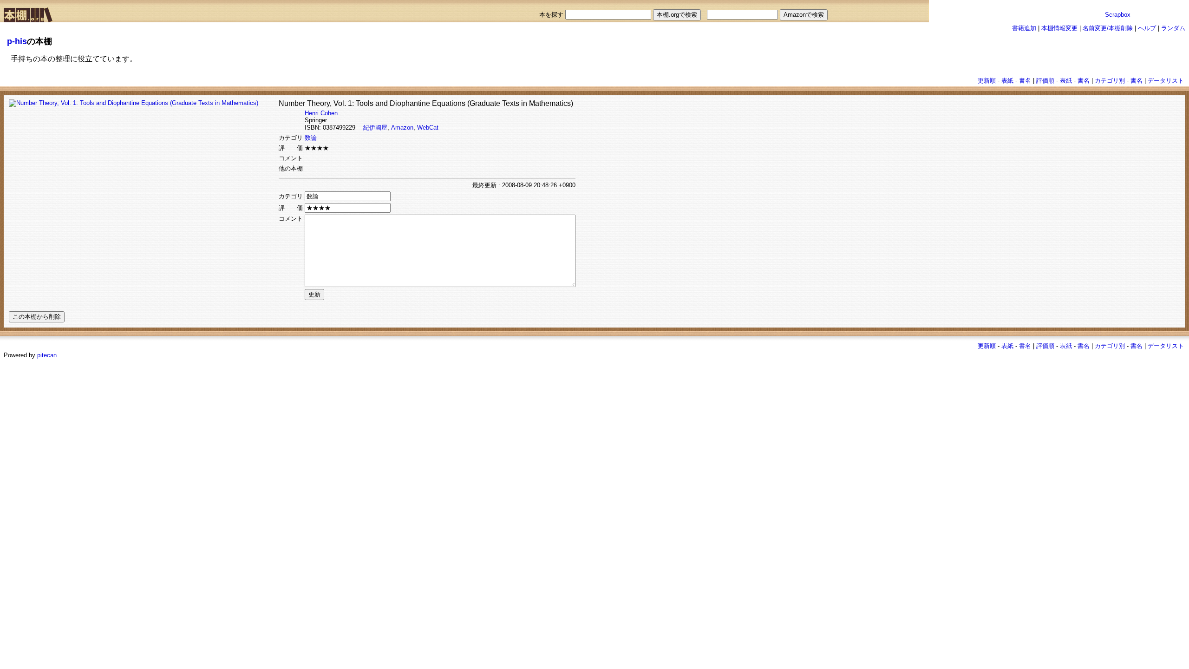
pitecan (47, 355)
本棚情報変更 (1059, 28)
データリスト (1166, 80)
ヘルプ (1147, 28)
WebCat (427, 127)
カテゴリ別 (1110, 80)
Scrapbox (1117, 14)
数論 (311, 137)
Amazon (402, 127)
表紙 (1007, 80)
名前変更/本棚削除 (1108, 28)
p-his (17, 41)
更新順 (987, 80)
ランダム (1173, 28)
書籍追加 (1024, 28)
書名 (1025, 80)
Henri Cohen (321, 113)
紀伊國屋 (375, 127)
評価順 (1045, 80)
